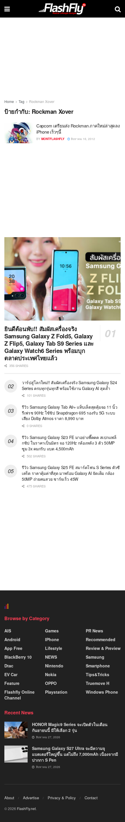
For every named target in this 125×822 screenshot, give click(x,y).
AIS (7, 631)
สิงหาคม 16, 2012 (82, 139)
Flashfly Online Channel (19, 695)
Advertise (31, 797)
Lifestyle (53, 648)
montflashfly (53, 139)
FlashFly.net (26, 808)
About (9, 797)
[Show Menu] (7, 9)
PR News (94, 631)
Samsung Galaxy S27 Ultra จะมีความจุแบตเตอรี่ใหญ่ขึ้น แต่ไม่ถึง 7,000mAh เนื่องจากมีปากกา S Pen (75, 753)
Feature (11, 683)
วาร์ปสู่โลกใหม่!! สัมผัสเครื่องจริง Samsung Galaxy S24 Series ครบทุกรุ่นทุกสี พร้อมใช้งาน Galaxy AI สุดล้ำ (69, 385)
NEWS (51, 657)
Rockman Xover (41, 101)
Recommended (100, 639)
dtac (8, 666)
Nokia (50, 674)
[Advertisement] (62, 189)
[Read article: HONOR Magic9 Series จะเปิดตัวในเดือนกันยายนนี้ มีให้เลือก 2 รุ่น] (16, 730)
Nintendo (54, 666)
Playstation (56, 692)
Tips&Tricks (97, 674)
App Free (13, 648)
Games (52, 631)
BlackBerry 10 (18, 657)
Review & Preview (103, 648)
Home (9, 101)
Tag (21, 101)
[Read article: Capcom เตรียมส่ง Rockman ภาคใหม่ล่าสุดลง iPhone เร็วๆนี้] (18, 133)
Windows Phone (102, 692)
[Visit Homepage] (62, 9)
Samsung (95, 657)
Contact (91, 797)
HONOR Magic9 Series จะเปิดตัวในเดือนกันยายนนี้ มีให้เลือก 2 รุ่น (70, 727)
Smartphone (98, 666)
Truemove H (97, 683)
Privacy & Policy (62, 797)
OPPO (51, 683)
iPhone (52, 639)
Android (12, 639)
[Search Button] (118, 9)
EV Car (10, 674)
